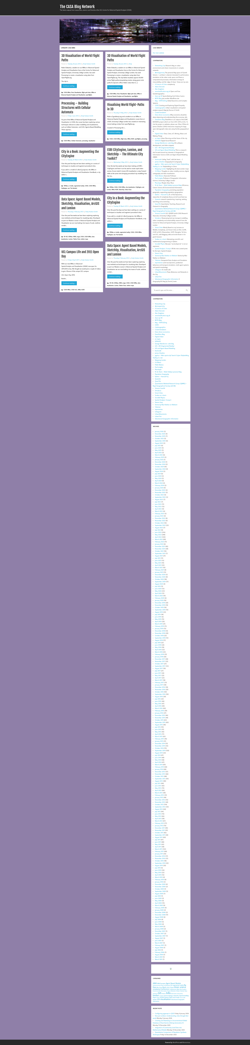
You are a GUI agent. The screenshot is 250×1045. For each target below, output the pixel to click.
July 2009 (158, 896)
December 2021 (160, 546)
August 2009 (159, 894)
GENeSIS (158, 141)
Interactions (180, 993)
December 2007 (160, 931)
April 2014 (158, 762)
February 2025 (159, 457)
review (162, 997)
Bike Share (159, 987)
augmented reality (79, 186)
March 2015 (158, 736)
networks (176, 996)
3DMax (111, 187)
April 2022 (158, 537)
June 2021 (158, 560)
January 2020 (159, 600)
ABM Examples (161, 983)
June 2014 (158, 757)
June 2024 (158, 476)
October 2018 (159, 635)
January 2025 (159, 460)
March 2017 (158, 680)
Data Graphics (183, 989)
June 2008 (158, 922)
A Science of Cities (161, 84)
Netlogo (170, 996)
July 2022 (158, 530)
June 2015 (158, 729)
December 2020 (160, 574)
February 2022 (159, 542)
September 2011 (160, 835)
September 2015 (160, 722)
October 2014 (159, 748)
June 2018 (158, 645)
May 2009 (158, 901)
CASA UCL (74, 290)
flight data (124, 139)
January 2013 (159, 797)
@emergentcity (160, 73)
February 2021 (159, 570)
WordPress (176, 1042)
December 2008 (160, 912)
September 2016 (160, 694)
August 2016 (159, 696)
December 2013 (160, 772)
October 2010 (159, 861)
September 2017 (160, 666)
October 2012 (159, 804)
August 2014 (159, 753)
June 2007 (158, 940)
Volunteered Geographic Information (166, 279)
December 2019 (160, 603)
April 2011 (158, 847)
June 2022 (158, 532)
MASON (166, 995)
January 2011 (159, 854)
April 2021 (158, 565)
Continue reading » (69, 86)
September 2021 (160, 553)
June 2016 (158, 701)
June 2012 (158, 814)
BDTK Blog (158, 98)
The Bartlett (73, 188)
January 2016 (159, 713)
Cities (171, 987)
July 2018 (158, 643)
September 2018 (160, 638)
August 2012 (159, 809)
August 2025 (159, 443)
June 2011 (158, 842)
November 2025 (160, 436)
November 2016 (160, 689)
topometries (159, 263)
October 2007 (159, 933)
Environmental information (160, 991)
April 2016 (158, 706)
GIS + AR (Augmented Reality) (164, 148)
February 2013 (159, 795)
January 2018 (159, 657)
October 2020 (159, 579)
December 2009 (160, 884)
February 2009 (159, 908)
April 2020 (158, 593)
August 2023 (159, 499)
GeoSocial (155, 993)
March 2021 (158, 567)
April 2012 (158, 818)
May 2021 (158, 563)
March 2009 (159, 905)
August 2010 (159, 865)
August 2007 (159, 938)
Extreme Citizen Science (177, 991)
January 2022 (159, 544)
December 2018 (160, 631)
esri (143, 187)
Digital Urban (159, 134)
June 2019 (158, 617)
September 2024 (160, 469)
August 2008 (159, 917)
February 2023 (159, 513)
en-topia (157, 138)
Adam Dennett (159, 87)
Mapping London (160, 169)
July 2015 (157, 727)
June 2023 (158, 504)
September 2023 (160, 497)
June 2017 (158, 673)
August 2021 (159, 556)
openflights (89, 95)
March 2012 (158, 821)
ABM (74, 236)
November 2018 (160, 633)
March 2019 (158, 624)
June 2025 (158, 448)
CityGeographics (160, 108)
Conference (165, 989)
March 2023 (159, 511)
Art (171, 985)
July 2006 (158, 950)
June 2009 (158, 898)
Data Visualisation (76, 92)
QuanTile (158, 204)
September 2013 (160, 779)
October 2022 (159, 523)
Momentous (186, 1042)
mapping (161, 995)
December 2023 (160, 490)
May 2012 (158, 816)
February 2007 (159, 945)
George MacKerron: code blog (164, 143)
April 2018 (158, 650)
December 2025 (160, 434)
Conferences (172, 989)
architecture (167, 985)
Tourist (181, 997)
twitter (155, 999)
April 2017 (158, 678)
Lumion (109, 189)
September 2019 (160, 610)
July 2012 (157, 811)
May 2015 (158, 732)
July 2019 (158, 614)
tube (184, 997)
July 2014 (157, 755)
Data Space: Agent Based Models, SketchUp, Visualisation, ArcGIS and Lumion (81, 203)
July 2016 (158, 699)
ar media (70, 186)
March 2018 (158, 652)
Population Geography (162, 190)
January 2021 (159, 572)
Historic (164, 993)
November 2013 (160, 774)
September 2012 (160, 807)
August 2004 (159, 955)
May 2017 (158, 675)
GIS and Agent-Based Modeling (165, 150)
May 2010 (158, 872)
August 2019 (159, 612)
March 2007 (159, 943)
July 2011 (157, 840)
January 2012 (159, 826)
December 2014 (160, 743)
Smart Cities (159, 227)
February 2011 (159, 851)
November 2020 (160, 577)
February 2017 (159, 682)
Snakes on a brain (160, 239)
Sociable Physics (160, 244)
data (178, 989)
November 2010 (160, 858)
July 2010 (158, 868)
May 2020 (158, 591)
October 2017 (159, 664)
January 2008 (159, 929)
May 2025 (158, 450)
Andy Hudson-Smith (89, 64)
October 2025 (159, 438)
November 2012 (160, 802)
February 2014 (159, 767)
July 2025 (158, 445)
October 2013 (159, 776)
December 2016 (160, 687)
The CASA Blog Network (77, 6)
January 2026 (159, 431)
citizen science (180, 987)
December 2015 (160, 715)
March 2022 (159, 539)
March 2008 (159, 926)
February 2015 (159, 739)
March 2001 (158, 957)
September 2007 (160, 936)
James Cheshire (160, 162)
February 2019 (159, 626)
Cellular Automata (76, 141)
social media (176, 997)
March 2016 (158, 708)
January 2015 (159, 741)
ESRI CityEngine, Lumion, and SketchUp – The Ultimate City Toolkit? (125, 154)
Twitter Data (76, 239)
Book (164, 987)
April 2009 (158, 903)
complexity (156, 989)
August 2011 (158, 837)
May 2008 (158, 924)
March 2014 (158, 765)
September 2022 (160, 525)
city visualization (130, 187)
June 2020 (158, 589)
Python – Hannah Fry (161, 195)
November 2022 (160, 521)
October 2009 (159, 889)
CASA (111, 139)
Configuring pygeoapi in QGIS (164, 1013)
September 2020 (160, 582)
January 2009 (159, 910)
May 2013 (158, 788)
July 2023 (158, 502)
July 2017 (157, 671)
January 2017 (159, 685)
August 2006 (159, 948)
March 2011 (158, 849)
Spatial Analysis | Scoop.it (163, 248)
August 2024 (159, 471)
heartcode (158, 159)
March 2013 (158, 793)
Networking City (160, 65)
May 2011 (158, 844)
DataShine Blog (160, 119)
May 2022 (158, 535)
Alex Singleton (159, 89)
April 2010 (158, 875)
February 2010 (159, 879)
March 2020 (159, 596)
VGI (158, 999)
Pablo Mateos (159, 176)
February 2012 (159, 823)
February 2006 (159, 952)
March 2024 (159, 483)
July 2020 (158, 586)
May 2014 (158, 760)
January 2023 (159, 516)
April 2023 (158, 509)
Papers (154, 997)
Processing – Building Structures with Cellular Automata (76, 107)
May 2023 (158, 506)
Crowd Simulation (160, 112)
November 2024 (160, 464)
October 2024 (159, 467)
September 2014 (160, 750)
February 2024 (159, 485)
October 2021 (159, 551)
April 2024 (158, 481)
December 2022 (160, 518)
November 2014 (160, 746)
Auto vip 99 (158, 96)
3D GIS (66, 236)
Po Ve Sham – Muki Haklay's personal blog (168, 185)
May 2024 (158, 478)
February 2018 (159, 654)
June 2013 (158, 786)
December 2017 (160, 659)
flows (186, 991)
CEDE (157, 105)
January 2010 (159, 882)
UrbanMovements (161, 272)
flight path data (86, 92)
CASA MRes (67, 92)
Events (169, 991)
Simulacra (158, 218)
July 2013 (158, 783)
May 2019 (158, 619)
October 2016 (159, 692)
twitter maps (84, 239)
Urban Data (128, 189)
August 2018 (159, 640)
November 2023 (160, 492)
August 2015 (159, 725)
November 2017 (160, 661)
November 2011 (160, 830)
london (156, 995)
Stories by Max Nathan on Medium (166, 256)
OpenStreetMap (184, 996)
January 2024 (159, 488)
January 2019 (159, 628)
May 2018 (158, 647)
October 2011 (159, 833)
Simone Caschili (160, 213)
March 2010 (158, 877)
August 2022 (159, 528)
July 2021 (157, 558)
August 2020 (159, 584)
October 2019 (159, 607)
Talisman (158, 260)
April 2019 (158, 621)
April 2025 (158, 452)
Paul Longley (159, 178)
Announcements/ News (158, 985)
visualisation (91, 141)
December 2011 (160, 828)
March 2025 (159, 455)
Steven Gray (159, 253)
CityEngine (139, 187)
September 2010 (160, 863)
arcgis (78, 236)
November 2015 (160, 718)
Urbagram (158, 270)
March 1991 (158, 959)
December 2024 (160, 462)
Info (168, 993)
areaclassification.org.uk (162, 91)
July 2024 (158, 474)
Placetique (158, 183)
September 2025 (160, 441)
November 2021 (160, 549)
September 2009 (160, 891)
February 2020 (159, 598)
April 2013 (158, 790)
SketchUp (121, 189)
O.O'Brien (158, 171)
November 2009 (160, 887)
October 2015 (159, 720)
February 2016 (159, 711)
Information (174, 993)
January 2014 (159, 769)
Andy (130, 64)
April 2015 (158, 734)
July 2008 (158, 919)
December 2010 (160, 856)
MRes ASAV (130, 139)
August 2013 (159, 781)
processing (85, 141)
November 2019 (160, 605)
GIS (159, 993)
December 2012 (160, 800)
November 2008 (160, 915)
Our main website (158, 53)
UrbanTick (158, 277)
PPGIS (158, 997)
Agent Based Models (173, 983)
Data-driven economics (162, 115)
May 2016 (158, 704)
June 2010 (158, 870)
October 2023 (159, 495)
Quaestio (158, 199)
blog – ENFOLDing (161, 101)
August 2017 (159, 668)
